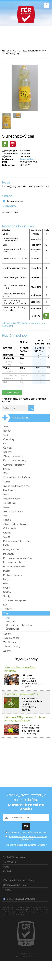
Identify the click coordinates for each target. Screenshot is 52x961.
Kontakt (7, 871)
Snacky (6, 596)
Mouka (6, 507)
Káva (5, 473)
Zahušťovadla (9, 642)
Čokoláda (8, 448)
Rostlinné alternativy (13, 575)
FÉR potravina (9, 51)
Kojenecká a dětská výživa (16, 477)
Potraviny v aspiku (12, 562)
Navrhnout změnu (12, 393)
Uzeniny (7, 634)
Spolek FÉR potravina (14, 857)
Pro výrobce (9, 862)
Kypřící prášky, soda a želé (16, 486)
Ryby (6, 579)
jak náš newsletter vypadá (32, 845)
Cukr (5, 435)
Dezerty (7, 452)
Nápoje (7, 520)
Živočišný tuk (12, 629)
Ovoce (6, 537)
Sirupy (6, 588)
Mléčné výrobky (11, 499)
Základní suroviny (11, 646)
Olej (42, 51)
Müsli (5, 516)
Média (6, 867)
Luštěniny (8, 490)
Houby (6, 469)
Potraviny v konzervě (14, 566)
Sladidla (7, 592)
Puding (6, 571)
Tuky (5, 613)
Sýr (5, 605)
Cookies (7, 890)
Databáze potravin (28, 51)
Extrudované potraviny (14, 460)
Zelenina (7, 651)
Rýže (5, 584)
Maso (6, 494)
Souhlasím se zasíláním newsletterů (27, 832)
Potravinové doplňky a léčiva (17, 558)
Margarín (10, 621)
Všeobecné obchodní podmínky (19, 880)
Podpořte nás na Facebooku (20, 899)
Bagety (7, 431)
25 (5, 145)
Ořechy (7, 533)
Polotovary (8, 554)
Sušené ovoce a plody (14, 601)
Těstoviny (8, 609)
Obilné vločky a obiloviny (15, 524)
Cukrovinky (8, 439)
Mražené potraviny (13, 511)
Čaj (4, 443)
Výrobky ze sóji (11, 638)
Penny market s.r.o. (29, 159)
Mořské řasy (9, 503)
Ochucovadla (9, 528)
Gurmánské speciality (13, 465)
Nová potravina (20, 417)
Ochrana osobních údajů (15, 885)
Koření (6, 482)
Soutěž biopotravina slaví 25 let (22, 694)
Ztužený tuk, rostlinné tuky (19, 625)
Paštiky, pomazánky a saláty (17, 541)
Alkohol (6, 426)
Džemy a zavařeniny (13, 456)
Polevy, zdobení (11, 549)
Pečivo (6, 545)
